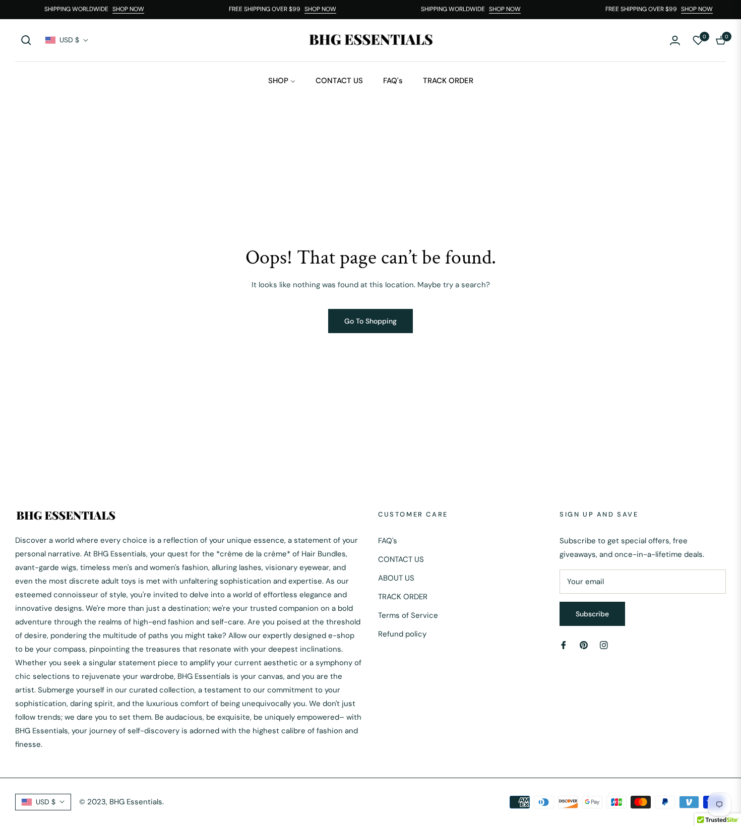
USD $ (69, 39)
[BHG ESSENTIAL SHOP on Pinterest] (584, 645)
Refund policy (402, 634)
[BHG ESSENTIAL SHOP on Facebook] (564, 645)
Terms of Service (408, 615)
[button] (26, 40)
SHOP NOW (133, 9)
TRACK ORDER (402, 597)
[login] (675, 40)
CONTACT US (401, 559)
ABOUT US (396, 578)
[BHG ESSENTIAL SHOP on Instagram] (604, 645)
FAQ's (387, 541)
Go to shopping (370, 321)
